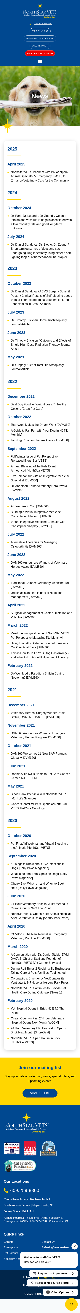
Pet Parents (11, 1253)
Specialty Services (15, 1258)
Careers (9, 1241)
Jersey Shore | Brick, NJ (19, 1211)
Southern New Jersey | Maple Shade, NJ (28, 1205)
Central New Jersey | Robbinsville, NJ (27, 1199)
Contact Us (48, 1241)
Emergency (11, 1247)
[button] (40, 61)
